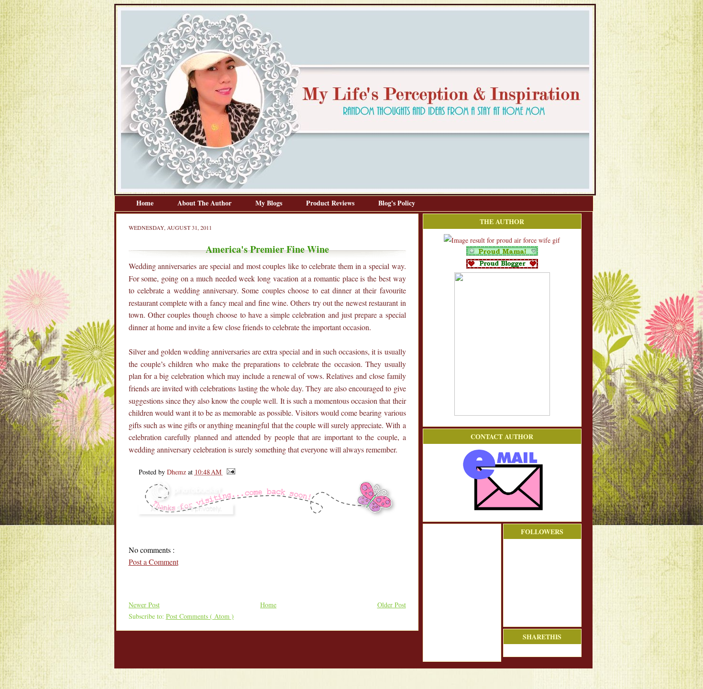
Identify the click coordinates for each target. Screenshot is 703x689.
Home (145, 203)
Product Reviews (331, 203)
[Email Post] (229, 471)
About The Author (205, 203)
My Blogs (269, 203)
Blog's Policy (396, 203)
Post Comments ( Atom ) (200, 616)
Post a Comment (153, 562)
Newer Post (144, 604)
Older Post (391, 604)
